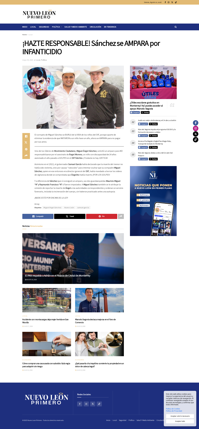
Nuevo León (69, 208)
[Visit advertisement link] (153, 201)
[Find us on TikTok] (176, 2)
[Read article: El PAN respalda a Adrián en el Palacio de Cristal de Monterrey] (73, 258)
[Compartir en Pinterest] (26, 149)
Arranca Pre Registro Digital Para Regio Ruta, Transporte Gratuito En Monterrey (154, 142)
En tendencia (110, 27)
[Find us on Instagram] (168, 2)
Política (56, 27)
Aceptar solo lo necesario (180, 416)
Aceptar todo (180, 421)
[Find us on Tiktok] (99, 404)
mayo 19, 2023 (27, 60)
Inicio (24, 27)
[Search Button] (176, 27)
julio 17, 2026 (28, 326)
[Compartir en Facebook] (26, 136)
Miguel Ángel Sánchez (52, 208)
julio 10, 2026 (80, 370)
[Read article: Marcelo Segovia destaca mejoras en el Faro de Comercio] (99, 300)
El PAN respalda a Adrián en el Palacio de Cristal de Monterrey (57, 275)
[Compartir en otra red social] (26, 156)
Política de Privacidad (174, 411)
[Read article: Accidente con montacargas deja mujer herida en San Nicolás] (46, 300)
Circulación (95, 27)
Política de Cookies (173, 409)
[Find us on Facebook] (165, 2)
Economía (26, 360)
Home (24, 35)
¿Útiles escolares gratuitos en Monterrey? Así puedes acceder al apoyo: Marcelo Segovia (146, 105)
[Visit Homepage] (39, 14)
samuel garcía (83, 208)
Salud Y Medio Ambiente (75, 27)
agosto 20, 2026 (31, 280)
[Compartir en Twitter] (26, 143)
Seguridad (44, 27)
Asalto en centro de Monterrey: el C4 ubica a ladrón (157, 120)
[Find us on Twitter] (172, 2)
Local (33, 27)
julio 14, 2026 (80, 326)
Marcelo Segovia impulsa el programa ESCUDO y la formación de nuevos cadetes (157, 130)
